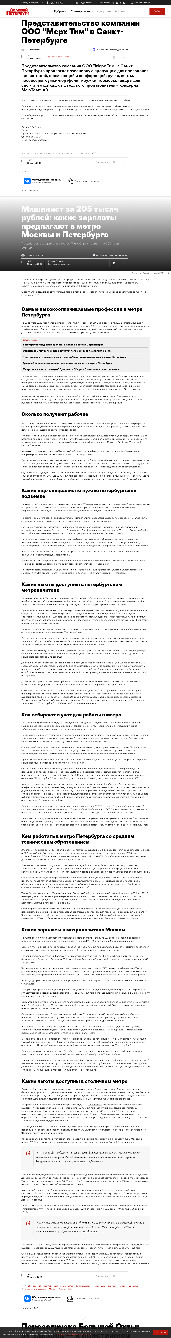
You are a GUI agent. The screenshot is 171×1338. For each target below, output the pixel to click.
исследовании (89, 1231)
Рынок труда (99, 1285)
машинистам (95, 1104)
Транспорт (133, 1285)
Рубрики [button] (60, 11)
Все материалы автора (58, 57)
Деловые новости (83, 1285)
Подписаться (86, 2)
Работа (62, 1289)
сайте (54, 430)
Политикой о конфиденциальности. (73, 1334)
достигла (136, 1244)
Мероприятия (103, 11)
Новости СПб (45, 1285)
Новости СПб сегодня (63, 1285)
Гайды (70, 1289)
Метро (123, 1285)
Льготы (25, 1089)
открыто (99, 938)
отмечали (82, 1161)
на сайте (112, 115)
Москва (52, 1289)
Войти (157, 11)
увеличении (84, 1253)
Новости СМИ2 (29, 190)
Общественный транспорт (34, 1289)
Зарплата (112, 1285)
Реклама (119, 11)
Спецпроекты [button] (81, 11)
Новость (32, 1285)
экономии (64, 1184)
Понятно (161, 1332)
